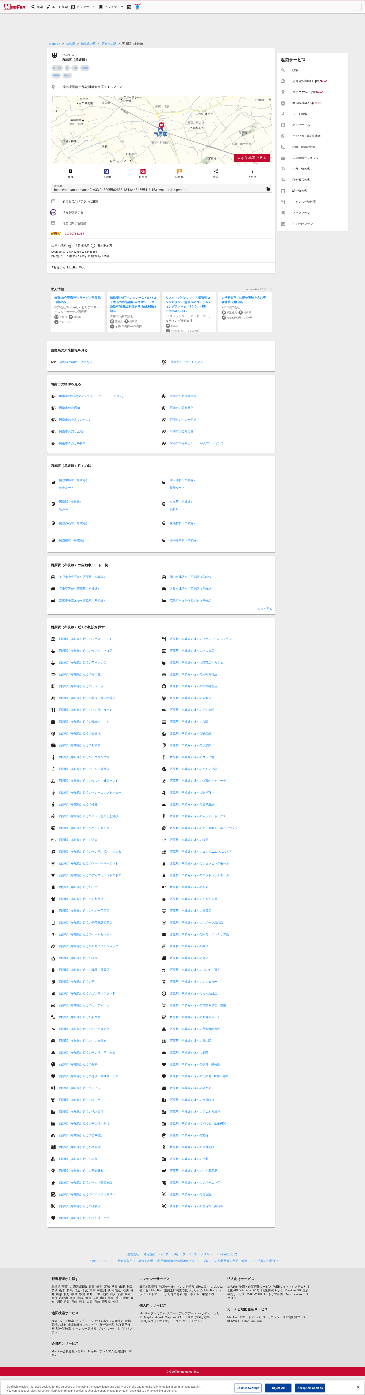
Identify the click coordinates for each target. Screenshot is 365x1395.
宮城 (107, 1286)
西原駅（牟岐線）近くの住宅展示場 (193, 1170)
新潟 (111, 1290)
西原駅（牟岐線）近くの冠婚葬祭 (81, 1170)
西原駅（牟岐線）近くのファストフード (85, 639)
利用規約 (149, 1254)
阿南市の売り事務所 (72, 443)
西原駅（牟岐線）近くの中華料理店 (193, 686)
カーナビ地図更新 (170, 1294)
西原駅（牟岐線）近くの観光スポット (84, 721)
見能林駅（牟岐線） (183, 523)
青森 (92, 1286)
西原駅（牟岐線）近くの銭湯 (189, 839)
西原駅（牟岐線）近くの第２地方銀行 (195, 1111)
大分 (90, 1301)
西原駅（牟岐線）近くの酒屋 (78, 958)
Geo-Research (294, 1294)
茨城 (54, 1290)
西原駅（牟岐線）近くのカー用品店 (193, 993)
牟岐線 (85, 68)
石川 (126, 1290)
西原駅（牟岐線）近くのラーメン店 (82, 662)
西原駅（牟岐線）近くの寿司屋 (80, 674)
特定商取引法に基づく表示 (135, 1260)
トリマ (189, 1317)
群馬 (70, 1290)
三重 (97, 1294)
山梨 (59, 1294)
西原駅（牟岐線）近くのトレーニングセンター (90, 792)
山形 (122, 1286)
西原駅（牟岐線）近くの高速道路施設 (195, 1029)
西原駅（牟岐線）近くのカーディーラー (85, 1005)
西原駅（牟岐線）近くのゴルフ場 (192, 757)
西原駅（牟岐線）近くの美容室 (190, 1194)
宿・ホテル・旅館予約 (199, 1294)
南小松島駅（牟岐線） (184, 540)
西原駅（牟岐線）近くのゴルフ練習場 (84, 769)
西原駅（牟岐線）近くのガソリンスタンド (87, 993)
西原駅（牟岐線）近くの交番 (189, 1135)
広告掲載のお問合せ (265, 1260)
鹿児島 (106, 1301)
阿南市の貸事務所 (181, 407)
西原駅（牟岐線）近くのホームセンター (85, 934)
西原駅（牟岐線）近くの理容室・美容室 (196, 1206)
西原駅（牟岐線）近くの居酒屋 (190, 698)
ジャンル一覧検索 (84, 1328)
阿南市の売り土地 (71, 431)
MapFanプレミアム (152, 1313)
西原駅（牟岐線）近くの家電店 (190, 910)
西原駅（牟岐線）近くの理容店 (80, 1206)
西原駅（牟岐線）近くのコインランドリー (87, 1194)
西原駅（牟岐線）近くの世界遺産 (192, 804)
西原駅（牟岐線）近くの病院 (189, 1052)
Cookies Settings (248, 1388)
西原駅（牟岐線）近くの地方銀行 (81, 1111)
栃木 (62, 1290)
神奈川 (101, 1290)
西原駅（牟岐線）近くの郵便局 (190, 1088)
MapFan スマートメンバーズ (246, 1317)
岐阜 (74, 1294)
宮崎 (97, 1301)
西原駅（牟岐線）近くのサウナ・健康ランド (88, 780)
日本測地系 (104, 245)
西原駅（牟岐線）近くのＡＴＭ (80, 1099)
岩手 (99, 1286)
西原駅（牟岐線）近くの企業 (189, 1159)
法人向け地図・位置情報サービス (249, 1286)
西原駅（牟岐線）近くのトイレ (80, 1088)
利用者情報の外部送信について (178, 1260)
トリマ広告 (275, 1294)
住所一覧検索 (105, 1324)
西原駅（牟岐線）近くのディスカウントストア (90, 875)
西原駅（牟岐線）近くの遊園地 (80, 733)
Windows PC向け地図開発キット (261, 1290)
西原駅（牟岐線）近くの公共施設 (81, 1135)
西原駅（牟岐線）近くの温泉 (78, 839)
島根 (80, 1298)
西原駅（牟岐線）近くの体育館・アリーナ (198, 780)
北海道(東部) (60, 1286)
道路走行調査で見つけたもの (183, 1290)
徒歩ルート (66, 487)
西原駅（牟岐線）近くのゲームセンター (85, 828)
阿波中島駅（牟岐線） (74, 480)
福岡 (59, 1301)
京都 (120, 1294)
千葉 (85, 1290)
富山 (118, 1290)
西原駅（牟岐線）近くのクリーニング (195, 1182)
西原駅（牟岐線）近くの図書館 (80, 1147)
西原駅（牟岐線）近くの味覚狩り (192, 792)
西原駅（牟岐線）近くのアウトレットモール (199, 875)
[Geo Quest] (137, 7)
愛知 (90, 1294)
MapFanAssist (153, 1317)
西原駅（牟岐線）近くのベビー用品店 (84, 910)
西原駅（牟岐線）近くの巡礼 (78, 804)
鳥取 (73, 1298)
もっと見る (264, 608)
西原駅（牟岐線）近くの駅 (77, 981)
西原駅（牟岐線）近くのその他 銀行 (84, 1123)
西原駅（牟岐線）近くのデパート (81, 887)
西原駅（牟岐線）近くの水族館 (190, 745)
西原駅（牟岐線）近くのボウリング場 (84, 757)
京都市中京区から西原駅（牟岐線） (82, 600)
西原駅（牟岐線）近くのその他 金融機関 (198, 1123)
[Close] (358, 1387)
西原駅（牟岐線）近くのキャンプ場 (193, 769)
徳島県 (70, 43)
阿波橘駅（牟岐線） (72, 540)
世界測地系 (82, 245)
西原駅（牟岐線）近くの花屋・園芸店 (84, 969)
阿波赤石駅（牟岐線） (74, 523)
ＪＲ (75, 68)
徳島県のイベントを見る (186, 362)
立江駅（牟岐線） (181, 501)
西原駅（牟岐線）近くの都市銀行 (192, 1099)
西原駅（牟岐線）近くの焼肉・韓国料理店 (87, 698)
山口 (103, 1298)
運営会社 (133, 1254)
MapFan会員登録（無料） (69, 1351)
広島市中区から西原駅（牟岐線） (192, 600)
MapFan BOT (174, 1317)
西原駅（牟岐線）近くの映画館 (190, 733)
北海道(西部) (78, 1286)
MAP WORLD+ (257, 1294)
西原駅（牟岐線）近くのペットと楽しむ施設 (88, 816)
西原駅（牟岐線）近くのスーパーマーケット (88, 863)
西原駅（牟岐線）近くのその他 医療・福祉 (199, 1076)
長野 (67, 1294)
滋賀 (105, 1294)
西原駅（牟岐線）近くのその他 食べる (85, 709)
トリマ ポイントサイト (188, 1321)
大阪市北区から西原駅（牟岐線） (192, 588)
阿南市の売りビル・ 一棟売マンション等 (197, 443)
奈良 (54, 1298)
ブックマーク (107, 1328)
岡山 (88, 1298)
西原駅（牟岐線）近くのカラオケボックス (198, 816)
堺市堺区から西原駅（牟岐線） (80, 588)
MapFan (54, 43)
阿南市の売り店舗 (181, 431)
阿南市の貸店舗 (69, 407)
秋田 (114, 1286)
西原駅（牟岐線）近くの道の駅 (190, 1040)
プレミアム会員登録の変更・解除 (225, 1260)
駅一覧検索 (63, 1328)
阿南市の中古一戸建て (184, 419)
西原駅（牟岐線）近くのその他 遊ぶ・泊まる (90, 851)
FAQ (175, 1254)
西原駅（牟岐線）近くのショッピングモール (199, 863)
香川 (118, 1298)
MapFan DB (293, 1290)
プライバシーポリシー (197, 1254)
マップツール (84, 1321)
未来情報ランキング (81, 1324)
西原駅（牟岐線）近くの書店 (189, 958)
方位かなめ (202, 1317)
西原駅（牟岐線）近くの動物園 (80, 745)
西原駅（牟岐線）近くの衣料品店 (81, 899)
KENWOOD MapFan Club (244, 1321)
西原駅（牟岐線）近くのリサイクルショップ (88, 946)
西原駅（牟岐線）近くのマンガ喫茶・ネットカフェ (204, 828)
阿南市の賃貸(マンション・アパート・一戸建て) (91, 396)
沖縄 (115, 1301)
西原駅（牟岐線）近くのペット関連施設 (85, 1182)
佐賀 (67, 1301)
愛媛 (126, 1298)
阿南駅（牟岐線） (71, 501)
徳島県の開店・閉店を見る (77, 362)
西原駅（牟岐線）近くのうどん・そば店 (85, 650)
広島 (95, 1298)
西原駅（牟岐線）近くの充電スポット (195, 1017)
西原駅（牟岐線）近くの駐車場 (80, 1017)
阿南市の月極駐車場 (183, 396)
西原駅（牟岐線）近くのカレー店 (81, 686)
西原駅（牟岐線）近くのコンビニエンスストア (201, 851)
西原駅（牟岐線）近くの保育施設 (192, 1147)
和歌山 (63, 1298)
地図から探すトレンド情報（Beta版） (184, 1286)
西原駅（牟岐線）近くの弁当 (189, 946)
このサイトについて (100, 1260)
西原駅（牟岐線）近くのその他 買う (195, 969)
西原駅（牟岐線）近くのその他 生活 (84, 1218)
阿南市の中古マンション (75, 419)
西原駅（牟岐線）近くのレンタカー (193, 981)
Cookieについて (227, 1254)
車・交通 (57, 68)
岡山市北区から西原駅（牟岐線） (192, 576)
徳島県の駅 (88, 43)
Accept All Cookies (310, 1388)
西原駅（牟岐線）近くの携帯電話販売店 (85, 922)
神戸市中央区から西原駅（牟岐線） (82, 576)
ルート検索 (66, 1321)
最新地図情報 (148, 1286)
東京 (92, 1290)
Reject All (278, 1388)
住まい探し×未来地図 (109, 1321)
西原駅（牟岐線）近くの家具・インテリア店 (199, 934)
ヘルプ (163, 1254)
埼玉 (77, 1290)
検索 (54, 1321)
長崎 (74, 1301)
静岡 (82, 1294)
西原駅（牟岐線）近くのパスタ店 (192, 650)
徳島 (111, 1298)
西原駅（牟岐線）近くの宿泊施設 (192, 709)
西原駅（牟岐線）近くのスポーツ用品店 (196, 922)
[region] (161, 130)
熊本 (82, 1301)
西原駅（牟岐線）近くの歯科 (78, 1064)
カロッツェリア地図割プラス (287, 1317)
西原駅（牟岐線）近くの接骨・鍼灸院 (195, 1064)
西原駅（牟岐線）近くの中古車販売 (82, 1040)
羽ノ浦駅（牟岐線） (183, 480)
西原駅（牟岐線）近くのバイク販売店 (84, 1029)
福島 (130, 1286)
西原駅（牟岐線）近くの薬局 (189, 887)
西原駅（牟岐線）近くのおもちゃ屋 (193, 899)
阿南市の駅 (109, 43)
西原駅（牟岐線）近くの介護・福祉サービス (88, 1076)
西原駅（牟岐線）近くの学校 (78, 1159)
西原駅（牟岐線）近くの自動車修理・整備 (198, 1005)
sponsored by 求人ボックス (258, 289)
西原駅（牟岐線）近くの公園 (189, 721)
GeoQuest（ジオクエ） (155, 1321)
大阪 (112, 1294)
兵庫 (128, 1294)
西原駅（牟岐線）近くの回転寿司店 (193, 674)
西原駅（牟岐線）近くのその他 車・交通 (87, 1052)
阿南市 (67, 75)
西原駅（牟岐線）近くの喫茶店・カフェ (196, 662)
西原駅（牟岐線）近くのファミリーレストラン (201, 639)
